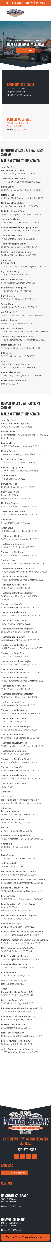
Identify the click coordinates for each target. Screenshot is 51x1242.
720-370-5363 (26, 1150)
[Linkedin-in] (34, 1156)
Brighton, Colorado (20, 84)
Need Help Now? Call (18, 3)
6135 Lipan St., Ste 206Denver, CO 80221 (11, 1224)
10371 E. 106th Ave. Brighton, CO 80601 (9, 1200)
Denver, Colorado (19, 119)
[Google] (16, 1156)
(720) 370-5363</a (22, 95)
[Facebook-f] (22, 1156)
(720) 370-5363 (37, 3)
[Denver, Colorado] (9, 112)
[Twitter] (28, 1156)
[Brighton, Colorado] (9, 78)
